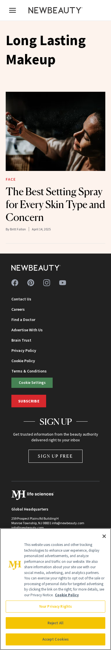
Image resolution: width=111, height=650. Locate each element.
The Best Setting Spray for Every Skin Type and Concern (55, 204)
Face (11, 179)
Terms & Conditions (29, 371)
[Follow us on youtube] (62, 282)
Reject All (55, 623)
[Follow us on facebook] (14, 282)
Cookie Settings (32, 382)
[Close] (104, 536)
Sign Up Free (55, 456)
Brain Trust (21, 340)
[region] (55, 589)
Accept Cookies (55, 639)
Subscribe (28, 401)
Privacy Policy (23, 350)
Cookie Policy (23, 360)
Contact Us (21, 299)
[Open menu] (12, 10)
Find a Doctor (23, 319)
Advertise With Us (27, 329)
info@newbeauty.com (27, 527)
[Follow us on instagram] (46, 282)
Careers (18, 309)
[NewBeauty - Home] (55, 10)
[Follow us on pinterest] (30, 282)
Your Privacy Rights (55, 606)
